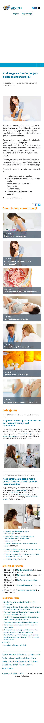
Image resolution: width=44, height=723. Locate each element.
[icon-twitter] (33, 8)
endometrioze (21, 490)
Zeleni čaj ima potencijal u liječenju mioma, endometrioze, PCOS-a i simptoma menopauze (19, 538)
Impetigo (7, 642)
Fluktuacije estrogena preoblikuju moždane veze (21, 622)
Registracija (27, 14)
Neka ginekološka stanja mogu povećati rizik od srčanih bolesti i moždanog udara (20, 481)
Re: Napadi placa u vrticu (26, 590)
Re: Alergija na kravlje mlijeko (27, 580)
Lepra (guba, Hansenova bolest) (15, 645)
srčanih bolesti (24, 494)
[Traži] (39, 8)
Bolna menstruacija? (12, 559)
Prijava (16, 14)
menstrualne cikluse (10, 436)
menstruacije (27, 434)
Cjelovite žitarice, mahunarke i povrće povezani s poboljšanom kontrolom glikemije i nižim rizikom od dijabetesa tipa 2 (21, 637)
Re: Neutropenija (23, 575)
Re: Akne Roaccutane (24, 585)
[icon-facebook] (35, 8)
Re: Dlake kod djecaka (25, 570)
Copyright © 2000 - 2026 (12, 673)
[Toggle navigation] (39, 65)
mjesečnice (14, 492)
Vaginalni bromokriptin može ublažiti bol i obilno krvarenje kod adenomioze (22, 423)
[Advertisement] (22, 40)
